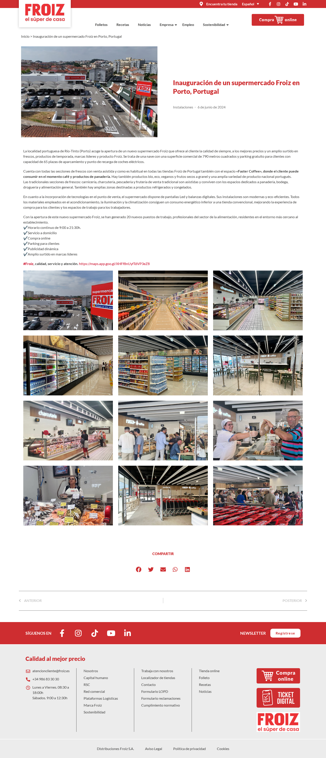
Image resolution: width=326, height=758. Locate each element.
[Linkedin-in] (304, 4)
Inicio (25, 36)
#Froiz (28, 263)
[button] (139, 569)
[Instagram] (279, 4)
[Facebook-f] (270, 4)
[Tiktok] (287, 4)
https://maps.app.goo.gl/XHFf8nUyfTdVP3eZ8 (114, 263)
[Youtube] (296, 4)
